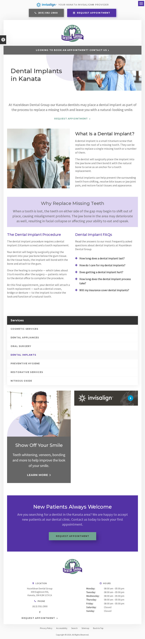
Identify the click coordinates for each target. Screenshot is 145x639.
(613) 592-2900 (39, 606)
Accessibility (61, 628)
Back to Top (98, 628)
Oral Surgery (21, 346)
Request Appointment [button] (93, 12)
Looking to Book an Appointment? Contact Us (71, 50)
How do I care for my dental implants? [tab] (102, 265)
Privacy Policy (46, 628)
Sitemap (85, 628)
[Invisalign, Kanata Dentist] (106, 398)
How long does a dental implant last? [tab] (102, 258)
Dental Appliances (25, 337)
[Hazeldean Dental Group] (72, 41)
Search (74, 628)
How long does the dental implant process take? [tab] (105, 281)
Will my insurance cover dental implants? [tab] (104, 290)
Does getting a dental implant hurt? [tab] (101, 272)
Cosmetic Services (24, 329)
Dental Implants (23, 355)
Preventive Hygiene (25, 363)
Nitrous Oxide (21, 380)
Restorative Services (27, 372)
